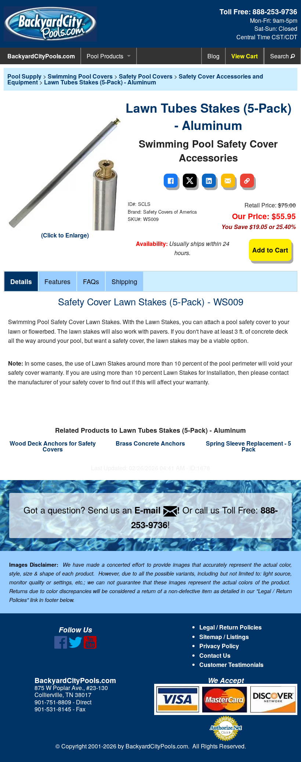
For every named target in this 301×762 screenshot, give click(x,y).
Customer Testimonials (231, 664)
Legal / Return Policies (230, 627)
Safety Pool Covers (146, 76)
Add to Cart (270, 249)
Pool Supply (24, 76)
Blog (213, 56)
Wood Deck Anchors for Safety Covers (53, 446)
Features (57, 281)
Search (280, 56)
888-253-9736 (275, 11)
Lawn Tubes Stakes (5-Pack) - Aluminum (100, 82)
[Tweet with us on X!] (75, 646)
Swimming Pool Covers (80, 76)
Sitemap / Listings (224, 636)
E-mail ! (157, 510)
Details (21, 281)
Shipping (124, 281)
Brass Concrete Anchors (150, 443)
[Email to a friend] (228, 181)
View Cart (244, 56)
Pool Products (105, 56)
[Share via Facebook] (171, 181)
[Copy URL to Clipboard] (247, 181)
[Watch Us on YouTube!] (90, 646)
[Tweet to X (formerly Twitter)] (190, 181)
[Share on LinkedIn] (209, 181)
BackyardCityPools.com (41, 56)
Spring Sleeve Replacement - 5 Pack (248, 446)
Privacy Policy (219, 646)
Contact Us (215, 655)
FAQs (91, 281)
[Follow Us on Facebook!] (60, 646)
